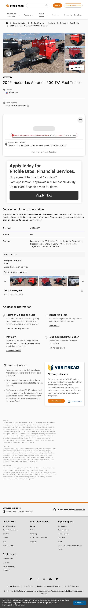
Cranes (60, 549)
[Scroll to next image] (83, 281)
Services (55, 15)
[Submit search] (46, 5)
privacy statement (10, 605)
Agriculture (61, 538)
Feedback (6, 570)
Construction (62, 526)
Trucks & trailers (63, 534)
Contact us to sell (8, 567)
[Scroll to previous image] (5, 281)
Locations (78, 15)
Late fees (29, 343)
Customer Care (70, 135)
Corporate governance (10, 530)
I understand (79, 603)
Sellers (32, 530)
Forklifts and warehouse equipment (70, 546)
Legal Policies (28, 586)
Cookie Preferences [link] (71, 586)
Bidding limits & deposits (38, 538)
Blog (4, 542)
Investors (6, 534)
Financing (68, 15)
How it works (41, 15)
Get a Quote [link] (56, 401)
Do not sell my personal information (49, 586)
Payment (33, 542)
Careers (5, 538)
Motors (60, 542)
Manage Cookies (48, 603)
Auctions (27, 15)
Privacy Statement (14, 586)
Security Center (8, 546)
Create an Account (73, 5)
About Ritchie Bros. (9, 526)
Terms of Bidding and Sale (17, 328)
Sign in (57, 5)
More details (54, 325)
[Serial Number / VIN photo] (82, 290)
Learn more (77, 401)
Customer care (8, 559)
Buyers (32, 526)
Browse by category (11, 15)
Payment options (13, 350)
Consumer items (63, 530)
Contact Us (79, 510)
